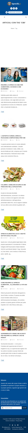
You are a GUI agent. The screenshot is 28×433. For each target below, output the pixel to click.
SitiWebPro (21, 429)
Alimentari (21, 91)
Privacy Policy (19, 420)
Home (12, 28)
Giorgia (13, 91)
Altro (19, 140)
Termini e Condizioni (10, 420)
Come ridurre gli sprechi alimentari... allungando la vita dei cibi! (14, 284)
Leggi (2, 111)
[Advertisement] (14, 46)
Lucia (12, 140)
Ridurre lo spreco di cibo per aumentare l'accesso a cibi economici (12, 87)
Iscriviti (24, 407)
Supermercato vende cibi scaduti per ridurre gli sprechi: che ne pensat (13, 335)
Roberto (13, 237)
